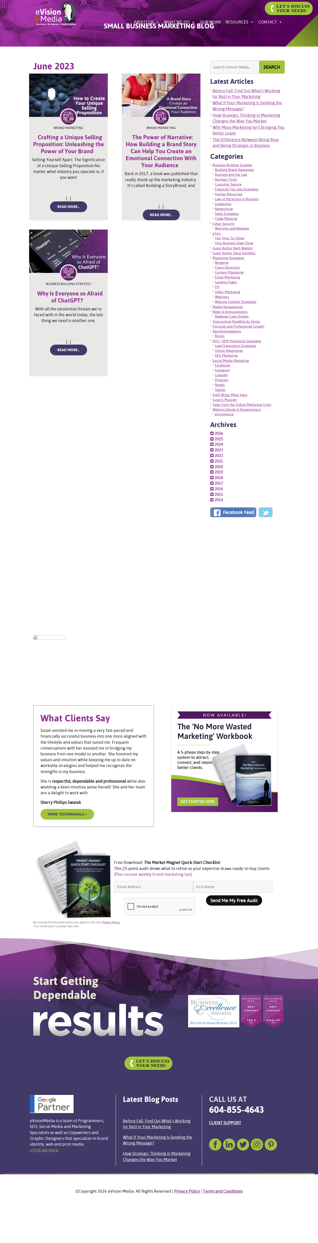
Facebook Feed (238, 512)
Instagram (222, 370)
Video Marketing (227, 292)
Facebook (222, 365)
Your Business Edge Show (234, 243)
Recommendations (227, 331)
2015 (218, 494)
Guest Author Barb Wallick (233, 248)
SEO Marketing (226, 355)
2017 (218, 483)
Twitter (220, 390)
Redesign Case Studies (232, 316)
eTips (217, 233)
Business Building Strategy (232, 165)
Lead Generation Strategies (235, 346)
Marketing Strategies (228, 258)
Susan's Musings (225, 400)
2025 (218, 439)
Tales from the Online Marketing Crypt (242, 405)
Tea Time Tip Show (229, 238)
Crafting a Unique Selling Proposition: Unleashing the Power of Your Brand (68, 144)
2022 (218, 455)
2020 (218, 466)
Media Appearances (228, 307)
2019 (218, 472)
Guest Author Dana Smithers (234, 253)
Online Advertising (229, 351)
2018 (218, 477)
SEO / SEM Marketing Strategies (237, 341)
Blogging (221, 263)
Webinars (222, 297)
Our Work (210, 22)
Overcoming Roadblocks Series (236, 321)
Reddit (220, 385)
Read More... (72, 206)
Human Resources (228, 194)
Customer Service (228, 184)
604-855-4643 (236, 1109)
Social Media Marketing (231, 361)
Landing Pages (226, 282)
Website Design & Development (237, 409)
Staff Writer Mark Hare (230, 395)
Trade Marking (226, 219)
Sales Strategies (227, 214)
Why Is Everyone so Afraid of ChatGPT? (70, 297)
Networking (224, 209)
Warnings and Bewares (232, 228)
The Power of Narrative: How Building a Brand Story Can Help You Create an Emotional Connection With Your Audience (161, 151)
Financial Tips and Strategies (236, 189)
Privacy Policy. (111, 922)
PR (217, 287)
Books (219, 336)
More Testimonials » (67, 814)
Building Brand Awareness (234, 170)
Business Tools (226, 179)
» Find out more (44, 1150)
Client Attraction (227, 267)
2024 (218, 444)
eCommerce (224, 414)
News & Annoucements (230, 312)
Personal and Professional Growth (238, 326)
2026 (218, 433)
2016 (218, 488)
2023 (218, 450)
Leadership (223, 204)
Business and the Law (231, 175)
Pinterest (221, 380)
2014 (218, 499)
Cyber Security (223, 224)
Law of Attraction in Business (237, 199)
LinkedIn (221, 375)
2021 (218, 461)
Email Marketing (227, 277)
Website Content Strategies (235, 302)
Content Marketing (229, 272)
